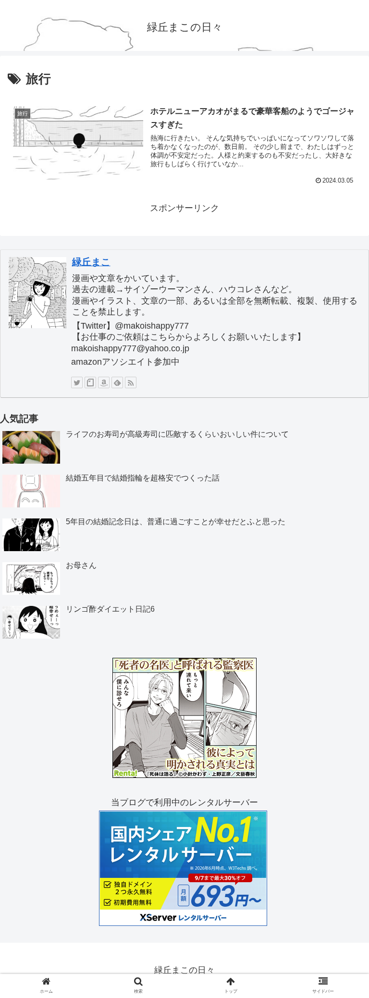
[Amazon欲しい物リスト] (104, 382)
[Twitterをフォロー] (77, 382)
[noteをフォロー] (90, 382)
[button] (340, 846)
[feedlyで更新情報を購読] (117, 382)
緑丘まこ (91, 262)
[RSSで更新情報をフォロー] (130, 382)
